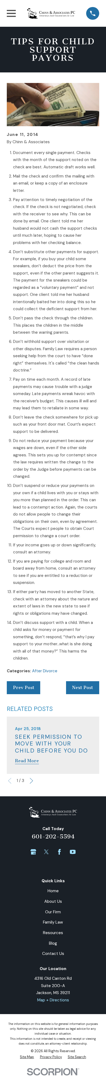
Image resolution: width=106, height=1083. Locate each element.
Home (53, 891)
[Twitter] (46, 852)
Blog (53, 943)
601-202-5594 (53, 836)
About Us (53, 901)
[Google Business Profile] (33, 852)
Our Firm (53, 912)
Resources (53, 932)
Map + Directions (53, 1000)
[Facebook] (59, 852)
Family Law (53, 922)
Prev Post (23, 687)
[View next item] (31, 781)
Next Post (82, 687)
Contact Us (53, 953)
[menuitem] (27, 1057)
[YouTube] (73, 852)
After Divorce (44, 671)
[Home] (51, 13)
